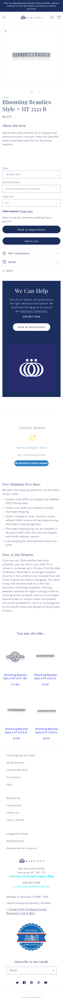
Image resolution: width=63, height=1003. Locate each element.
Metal (5, 168)
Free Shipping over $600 (20, 755)
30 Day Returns (15, 762)
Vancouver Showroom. (33, 311)
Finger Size (7, 196)
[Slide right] (38, 91)
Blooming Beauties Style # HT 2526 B (46, 730)
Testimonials (13, 805)
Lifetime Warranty (16, 769)
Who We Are (13, 798)
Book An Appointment (31, 327)
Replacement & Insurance (21, 848)
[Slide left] (24, 91)
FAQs (9, 784)
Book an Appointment (31, 229)
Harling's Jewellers (34, 997)
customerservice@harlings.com (31, 886)
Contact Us (12, 812)
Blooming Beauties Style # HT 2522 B (45, 676)
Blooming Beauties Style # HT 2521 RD (15, 676)
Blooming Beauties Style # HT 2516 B (16, 730)
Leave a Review (15, 819)
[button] (4, 17)
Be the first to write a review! (31, 463)
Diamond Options (11, 182)
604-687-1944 (31, 882)
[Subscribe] (52, 970)
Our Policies (13, 777)
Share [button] (9, 270)
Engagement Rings (17, 833)
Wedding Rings (15, 840)
